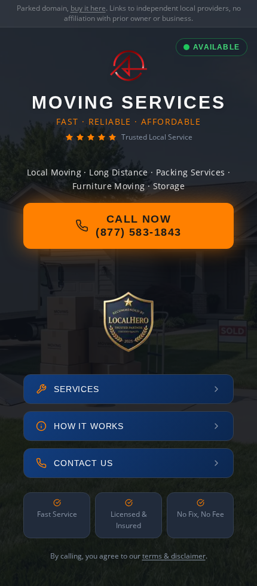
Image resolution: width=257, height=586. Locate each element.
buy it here (88, 8)
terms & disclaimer (174, 556)
